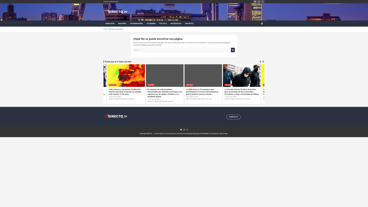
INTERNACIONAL (136, 23)
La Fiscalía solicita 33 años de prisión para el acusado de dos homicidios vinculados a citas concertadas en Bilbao (203, 91)
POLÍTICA (163, 23)
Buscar (233, 50)
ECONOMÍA (151, 23)
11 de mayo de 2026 (115, 99)
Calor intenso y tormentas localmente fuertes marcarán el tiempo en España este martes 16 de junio (241, 91)
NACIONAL (122, 23)
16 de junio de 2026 (192, 97)
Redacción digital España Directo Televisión (122, 101)
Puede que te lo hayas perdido (118, 61)
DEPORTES (189, 23)
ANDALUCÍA (109, 23)
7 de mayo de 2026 (153, 97)
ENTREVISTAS (175, 23)
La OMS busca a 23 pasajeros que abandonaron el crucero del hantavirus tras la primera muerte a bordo (163, 91)
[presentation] (260, 61)
